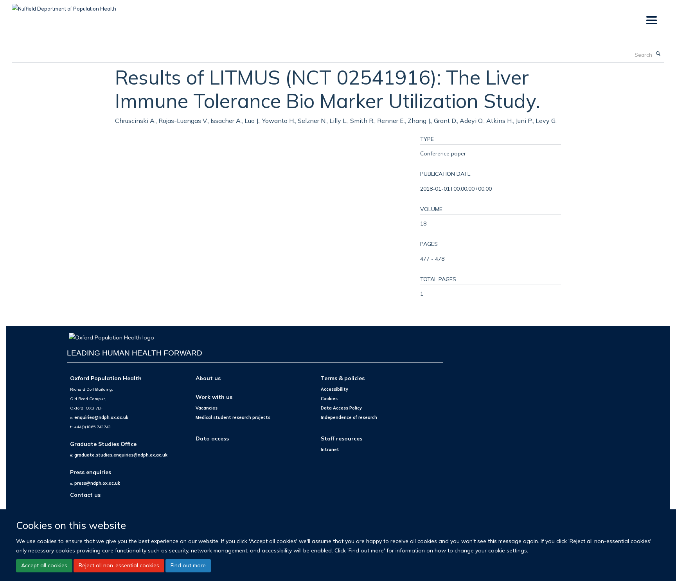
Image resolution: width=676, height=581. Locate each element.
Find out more (188, 565)
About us (208, 378)
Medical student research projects (233, 417)
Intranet (330, 449)
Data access (212, 438)
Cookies (329, 398)
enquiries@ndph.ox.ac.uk (101, 417)
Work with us (214, 396)
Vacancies (207, 408)
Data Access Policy (341, 408)
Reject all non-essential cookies (119, 565)
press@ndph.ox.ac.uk (97, 483)
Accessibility (334, 389)
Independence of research (349, 417)
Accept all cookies (44, 565)
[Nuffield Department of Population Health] (64, 6)
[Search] (658, 54)
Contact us (85, 494)
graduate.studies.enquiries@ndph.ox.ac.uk (120, 455)
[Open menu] (651, 20)
